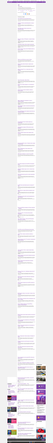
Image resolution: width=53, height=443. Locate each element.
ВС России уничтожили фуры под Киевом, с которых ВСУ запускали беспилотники (26, 378)
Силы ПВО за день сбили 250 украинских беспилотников (26, 229)
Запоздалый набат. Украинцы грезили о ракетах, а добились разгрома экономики (11, 426)
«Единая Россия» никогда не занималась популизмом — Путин (26, 234)
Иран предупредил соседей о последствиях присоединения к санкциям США (26, 106)
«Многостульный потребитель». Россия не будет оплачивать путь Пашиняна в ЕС (11, 415)
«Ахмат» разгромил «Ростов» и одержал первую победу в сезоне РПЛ (26, 250)
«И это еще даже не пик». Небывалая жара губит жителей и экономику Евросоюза (11, 403)
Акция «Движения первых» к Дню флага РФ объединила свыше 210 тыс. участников (26, 219)
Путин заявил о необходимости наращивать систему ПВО (26, 362)
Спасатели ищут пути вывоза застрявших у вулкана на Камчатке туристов (25, 90)
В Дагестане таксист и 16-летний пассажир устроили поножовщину (25, 213)
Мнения (23, 10)
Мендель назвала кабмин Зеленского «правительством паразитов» (25, 64)
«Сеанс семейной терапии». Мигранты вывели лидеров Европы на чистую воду (12, 438)
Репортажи (31, 10)
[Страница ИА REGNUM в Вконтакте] (31, 442)
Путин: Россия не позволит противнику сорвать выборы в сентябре (26, 406)
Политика (13, 407)
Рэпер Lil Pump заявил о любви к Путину (14, 421)
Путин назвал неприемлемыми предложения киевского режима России (25, 347)
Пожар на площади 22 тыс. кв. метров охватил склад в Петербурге (25, 70)
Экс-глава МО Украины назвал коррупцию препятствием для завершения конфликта (26, 111)
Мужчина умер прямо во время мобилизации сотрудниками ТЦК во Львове (26, 277)
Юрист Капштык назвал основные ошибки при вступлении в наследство (26, 315)
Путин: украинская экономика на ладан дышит (24, 411)
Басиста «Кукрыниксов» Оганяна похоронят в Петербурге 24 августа (26, 336)
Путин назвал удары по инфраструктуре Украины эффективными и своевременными (24, 434)
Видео (26, 10)
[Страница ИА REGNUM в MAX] (29, 442)
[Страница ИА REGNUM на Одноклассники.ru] (32, 442)
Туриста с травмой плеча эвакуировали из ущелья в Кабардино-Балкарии (25, 101)
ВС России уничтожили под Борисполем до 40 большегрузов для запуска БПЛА (26, 320)
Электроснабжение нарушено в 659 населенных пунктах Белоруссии (25, 128)
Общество (13, 396)
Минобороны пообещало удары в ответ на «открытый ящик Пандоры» (26, 169)
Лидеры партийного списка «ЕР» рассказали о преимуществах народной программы (26, 240)
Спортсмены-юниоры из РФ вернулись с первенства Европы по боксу (12, 386)
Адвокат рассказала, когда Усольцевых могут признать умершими (26, 342)
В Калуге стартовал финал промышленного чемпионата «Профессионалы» (25, 261)
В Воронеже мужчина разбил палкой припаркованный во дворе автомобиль (26, 197)
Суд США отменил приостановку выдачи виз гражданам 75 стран (26, 185)
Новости (19, 10)
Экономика (13, 430)
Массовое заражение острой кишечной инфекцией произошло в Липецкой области (26, 256)
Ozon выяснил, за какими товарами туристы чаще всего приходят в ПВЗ (14, 432)
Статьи (21, 10)
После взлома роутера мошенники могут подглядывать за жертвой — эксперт (26, 326)
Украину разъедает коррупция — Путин (23, 383)
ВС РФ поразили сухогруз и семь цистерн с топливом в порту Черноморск (26, 294)
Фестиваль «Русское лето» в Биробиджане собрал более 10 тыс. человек (26, 272)
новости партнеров (39, 364)
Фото (24, 10)
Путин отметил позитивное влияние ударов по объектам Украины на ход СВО (25, 389)
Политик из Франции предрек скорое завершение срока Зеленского (25, 133)
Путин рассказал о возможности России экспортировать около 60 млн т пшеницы (26, 299)
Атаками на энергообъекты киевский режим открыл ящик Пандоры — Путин (26, 400)
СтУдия (28, 10)
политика (9, 401)
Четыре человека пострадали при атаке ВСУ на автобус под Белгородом (26, 283)
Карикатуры (34, 10)
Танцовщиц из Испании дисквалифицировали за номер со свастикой (26, 23)
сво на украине (39, 395)
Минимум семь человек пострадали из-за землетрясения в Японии (26, 85)
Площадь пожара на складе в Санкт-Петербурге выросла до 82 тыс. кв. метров (14, 398)
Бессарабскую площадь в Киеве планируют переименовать (14, 410)
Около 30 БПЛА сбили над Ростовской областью (24, 18)
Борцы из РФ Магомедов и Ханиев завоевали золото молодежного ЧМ (25, 149)
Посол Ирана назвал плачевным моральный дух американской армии (24, 29)
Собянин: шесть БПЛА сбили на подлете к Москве (25, 59)
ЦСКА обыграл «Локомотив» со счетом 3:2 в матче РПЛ (25, 153)
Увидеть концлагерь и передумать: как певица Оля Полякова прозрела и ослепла (11, 392)
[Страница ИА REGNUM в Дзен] (34, 442)
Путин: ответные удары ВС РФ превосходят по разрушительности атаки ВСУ (24, 423)
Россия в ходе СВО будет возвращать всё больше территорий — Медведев (26, 208)
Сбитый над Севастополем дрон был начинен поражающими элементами (26, 175)
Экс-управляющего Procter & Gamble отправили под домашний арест (25, 122)
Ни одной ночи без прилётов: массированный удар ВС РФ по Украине (40, 402)
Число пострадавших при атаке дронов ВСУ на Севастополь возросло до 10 (26, 358)
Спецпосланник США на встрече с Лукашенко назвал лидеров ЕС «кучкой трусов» (26, 144)
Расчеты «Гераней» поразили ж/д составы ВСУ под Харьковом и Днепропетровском (25, 304)
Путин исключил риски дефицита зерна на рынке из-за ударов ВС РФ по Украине (25, 367)
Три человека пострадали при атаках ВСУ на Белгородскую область (26, 164)
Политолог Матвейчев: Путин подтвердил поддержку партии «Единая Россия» (25, 428)
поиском (23, 7)
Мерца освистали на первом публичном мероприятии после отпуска (26, 191)
